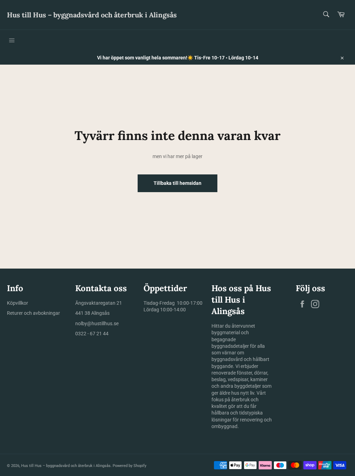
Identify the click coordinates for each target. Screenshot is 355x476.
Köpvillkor (17, 303)
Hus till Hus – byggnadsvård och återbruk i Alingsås (92, 14)
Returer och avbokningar (33, 313)
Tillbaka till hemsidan (177, 183)
